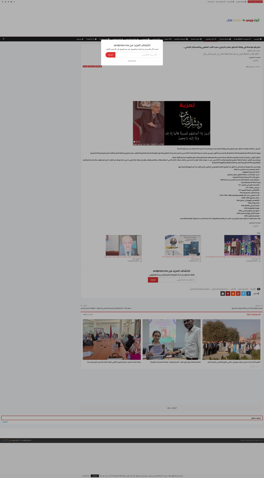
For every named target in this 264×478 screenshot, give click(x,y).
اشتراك (110, 55)
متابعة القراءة (132, 61)
